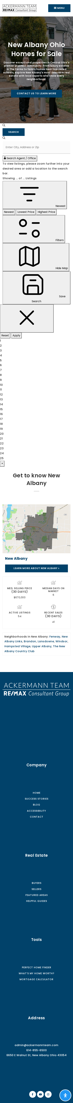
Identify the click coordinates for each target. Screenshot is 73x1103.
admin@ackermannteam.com (36, 1045)
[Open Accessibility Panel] (65, 1095)
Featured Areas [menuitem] (36, 895)
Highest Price (46, 212)
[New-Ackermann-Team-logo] (19, 8)
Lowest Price (25, 212)
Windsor (62, 641)
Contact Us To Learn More (36, 93)
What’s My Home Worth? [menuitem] (36, 973)
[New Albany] (36, 529)
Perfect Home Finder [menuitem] (36, 967)
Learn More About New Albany (36, 568)
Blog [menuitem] (36, 804)
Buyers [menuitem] (36, 883)
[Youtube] (40, 1094)
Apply (16, 335)
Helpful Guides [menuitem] (36, 901)
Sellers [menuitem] (36, 889)
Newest (9, 212)
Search (13, 132)
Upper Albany (41, 646)
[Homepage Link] (36, 689)
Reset (5, 335)
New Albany (16, 558)
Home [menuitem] (36, 793)
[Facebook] (32, 1094)
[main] (36, 344)
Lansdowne (46, 641)
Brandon (30, 641)
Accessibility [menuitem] (36, 811)
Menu (61, 8)
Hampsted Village (17, 646)
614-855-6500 (36, 1050)
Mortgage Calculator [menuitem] (36, 979)
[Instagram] (48, 1094)
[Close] (27, 318)
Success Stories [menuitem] (36, 798)
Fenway (54, 637)
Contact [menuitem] (36, 816)
